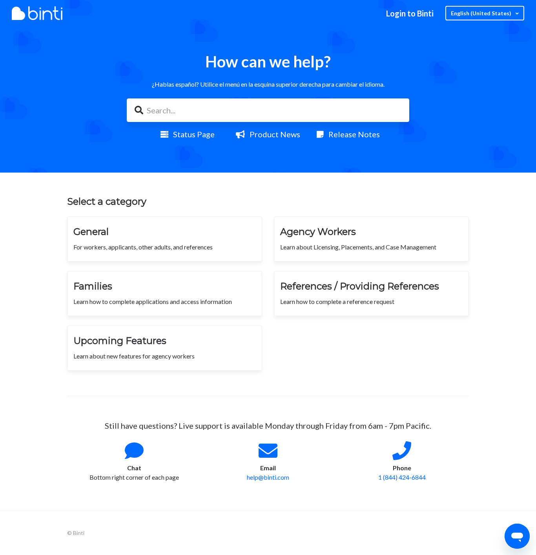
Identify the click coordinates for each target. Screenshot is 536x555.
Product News (272, 134)
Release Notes (352, 134)
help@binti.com (268, 477)
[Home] (37, 13)
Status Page (191, 134)
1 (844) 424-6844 (402, 477)
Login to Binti (410, 13)
